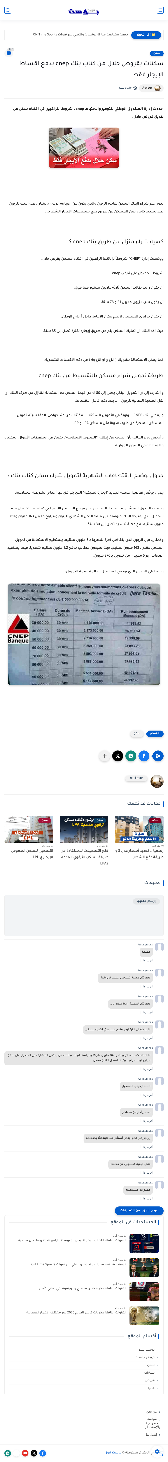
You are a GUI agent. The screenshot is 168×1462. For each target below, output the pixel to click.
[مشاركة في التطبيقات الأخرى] (104, 755)
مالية (152, 1388)
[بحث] (7, 10)
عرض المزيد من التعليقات (139, 1210)
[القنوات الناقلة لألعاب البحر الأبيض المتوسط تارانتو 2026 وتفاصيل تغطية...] (144, 1243)
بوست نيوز (113, 1453)
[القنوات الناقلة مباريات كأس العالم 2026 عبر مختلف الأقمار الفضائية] (144, 1315)
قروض (150, 1380)
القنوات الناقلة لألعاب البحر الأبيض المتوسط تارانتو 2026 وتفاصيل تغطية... (70, 1241)
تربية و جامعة (146, 1357)
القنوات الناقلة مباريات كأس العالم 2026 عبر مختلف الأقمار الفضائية (76, 1313)
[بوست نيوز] (84, 10)
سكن (156, 53)
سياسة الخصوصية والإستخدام (152, 1423)
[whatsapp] (7, 1453)
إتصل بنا (151, 1434)
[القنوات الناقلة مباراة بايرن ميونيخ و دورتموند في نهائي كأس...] (144, 1291)
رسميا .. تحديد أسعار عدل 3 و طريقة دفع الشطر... (139, 854)
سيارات (150, 1373)
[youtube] (25, 1453)
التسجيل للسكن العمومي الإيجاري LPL (32, 854)
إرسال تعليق (146, 901)
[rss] (16, 1453)
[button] (143, 755)
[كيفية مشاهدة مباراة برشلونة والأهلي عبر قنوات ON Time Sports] (144, 1267)
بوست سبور (146, 1350)
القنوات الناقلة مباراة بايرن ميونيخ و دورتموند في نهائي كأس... (83, 35)
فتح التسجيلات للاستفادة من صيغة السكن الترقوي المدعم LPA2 (84, 857)
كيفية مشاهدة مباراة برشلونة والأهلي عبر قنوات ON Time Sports (78, 1265)
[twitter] (34, 1453)
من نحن (151, 1411)
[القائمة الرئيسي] (160, 10)
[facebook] (42, 1453)
